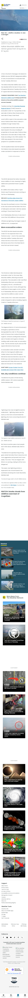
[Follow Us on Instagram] (7, 937)
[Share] (2, 39)
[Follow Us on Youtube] (11, 937)
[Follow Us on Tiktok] (14, 937)
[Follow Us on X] (22, 937)
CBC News (13, 485)
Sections (22, 8)
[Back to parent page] (3, 7)
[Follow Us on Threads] (18, 937)
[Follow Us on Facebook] (3, 937)
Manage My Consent (6, 895)
